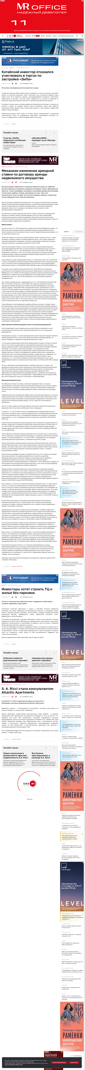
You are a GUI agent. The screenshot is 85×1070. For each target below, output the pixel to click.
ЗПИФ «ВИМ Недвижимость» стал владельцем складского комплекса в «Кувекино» (72, 847)
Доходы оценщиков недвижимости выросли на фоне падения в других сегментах (72, 504)
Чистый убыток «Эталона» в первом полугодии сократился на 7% (72, 337)
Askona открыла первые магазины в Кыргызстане (71, 926)
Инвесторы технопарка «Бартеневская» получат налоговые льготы (72, 328)
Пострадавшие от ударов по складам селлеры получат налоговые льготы (72, 971)
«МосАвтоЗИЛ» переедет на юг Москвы (43, 139)
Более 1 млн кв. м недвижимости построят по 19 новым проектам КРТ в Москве (72, 997)
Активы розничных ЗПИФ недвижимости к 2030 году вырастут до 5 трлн (70, 584)
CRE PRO (43, 36)
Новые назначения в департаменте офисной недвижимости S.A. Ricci (15, 755)
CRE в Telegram (66, 446)
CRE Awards (28, 36)
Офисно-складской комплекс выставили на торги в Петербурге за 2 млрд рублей (71, 953)
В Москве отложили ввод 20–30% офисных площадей (71, 979)
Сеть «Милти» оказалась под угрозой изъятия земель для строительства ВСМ (70, 492)
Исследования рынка (68, 235)
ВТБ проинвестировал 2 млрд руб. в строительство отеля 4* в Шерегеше (72, 346)
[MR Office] (42, 16)
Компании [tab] (79, 231)
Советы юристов (7, 166)
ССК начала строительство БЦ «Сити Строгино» (72, 432)
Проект (64, 324)
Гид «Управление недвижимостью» (66, 36)
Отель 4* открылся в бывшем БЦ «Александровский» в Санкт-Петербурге (71, 857)
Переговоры (65, 742)
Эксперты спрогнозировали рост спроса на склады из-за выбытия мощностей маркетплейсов (71, 695)
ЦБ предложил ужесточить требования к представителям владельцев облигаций (70, 574)
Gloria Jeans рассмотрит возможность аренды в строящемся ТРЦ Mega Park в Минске (72, 746)
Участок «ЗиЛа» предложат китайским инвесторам (14, 140)
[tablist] (72, 231)
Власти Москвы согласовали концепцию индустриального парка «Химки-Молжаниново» (72, 563)
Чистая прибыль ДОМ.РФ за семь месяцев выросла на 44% (71, 756)
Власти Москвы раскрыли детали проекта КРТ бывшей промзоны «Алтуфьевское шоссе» (71, 666)
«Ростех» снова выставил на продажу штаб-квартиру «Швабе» (72, 737)
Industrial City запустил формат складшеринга (71, 482)
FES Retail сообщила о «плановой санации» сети (71, 935)
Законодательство (67, 570)
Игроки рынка (66, 255)
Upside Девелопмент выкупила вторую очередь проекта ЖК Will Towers (71, 317)
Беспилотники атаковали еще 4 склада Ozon (71, 988)
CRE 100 (33, 36)
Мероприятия (49, 36)
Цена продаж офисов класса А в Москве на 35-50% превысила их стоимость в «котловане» (71, 442)
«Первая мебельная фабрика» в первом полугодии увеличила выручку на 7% (71, 685)
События (64, 853)
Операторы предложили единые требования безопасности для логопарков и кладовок (71, 817)
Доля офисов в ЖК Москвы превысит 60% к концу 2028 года (72, 463)
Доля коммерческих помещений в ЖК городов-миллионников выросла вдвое (71, 249)
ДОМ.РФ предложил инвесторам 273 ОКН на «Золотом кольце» (72, 962)
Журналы (55, 36)
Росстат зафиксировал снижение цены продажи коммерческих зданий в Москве (71, 596)
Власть (64, 419)
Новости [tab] (66, 231)
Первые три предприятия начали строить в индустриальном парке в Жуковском (71, 707)
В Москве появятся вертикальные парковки (15, 659)
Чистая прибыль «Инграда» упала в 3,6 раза (71, 258)
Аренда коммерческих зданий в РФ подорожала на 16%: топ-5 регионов (71, 454)
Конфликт (65, 488)
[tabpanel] (72, 651)
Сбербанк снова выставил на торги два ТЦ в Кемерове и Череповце (72, 356)
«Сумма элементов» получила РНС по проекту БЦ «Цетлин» (72, 414)
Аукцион (64, 353)
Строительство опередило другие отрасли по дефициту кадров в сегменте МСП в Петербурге (71, 606)
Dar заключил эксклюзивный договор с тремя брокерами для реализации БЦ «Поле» (72, 473)
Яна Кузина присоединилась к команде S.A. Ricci (41, 755)
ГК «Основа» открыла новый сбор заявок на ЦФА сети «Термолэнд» (71, 716)
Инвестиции (65, 438)
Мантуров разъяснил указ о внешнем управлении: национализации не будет (69, 837)
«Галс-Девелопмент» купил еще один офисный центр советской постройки (71, 726)
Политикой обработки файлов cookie (14, 1064)
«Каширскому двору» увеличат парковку (42, 659)
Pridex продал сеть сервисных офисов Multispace (70, 943)
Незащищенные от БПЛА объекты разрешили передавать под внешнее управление (72, 917)
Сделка (64, 314)
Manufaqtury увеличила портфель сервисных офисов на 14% (71, 675)
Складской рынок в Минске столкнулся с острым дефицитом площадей (71, 827)
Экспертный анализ (68, 691)
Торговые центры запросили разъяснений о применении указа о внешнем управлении (72, 423)
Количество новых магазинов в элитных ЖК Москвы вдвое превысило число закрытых (70, 239)
